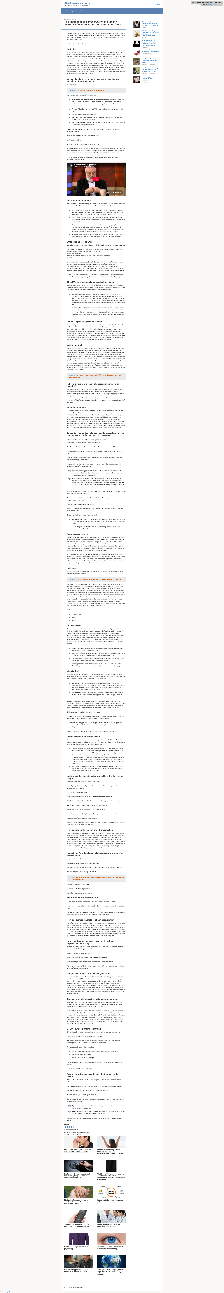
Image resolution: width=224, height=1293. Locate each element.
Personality (145, 82)
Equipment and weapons (148, 64)
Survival (82, 11)
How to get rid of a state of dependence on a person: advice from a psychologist (150, 23)
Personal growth (71, 11)
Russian (2, 1292)
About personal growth (77, 3)
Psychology (145, 27)
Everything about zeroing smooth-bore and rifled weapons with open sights (150, 69)
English (157, 4)
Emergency (145, 37)
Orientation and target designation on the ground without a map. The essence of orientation (150, 33)
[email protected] (212, 4)
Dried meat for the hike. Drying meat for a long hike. (150, 50)
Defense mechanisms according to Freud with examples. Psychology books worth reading (149, 43)
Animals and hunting (147, 53)
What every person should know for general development (150, 78)
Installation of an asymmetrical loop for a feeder (149, 60)
